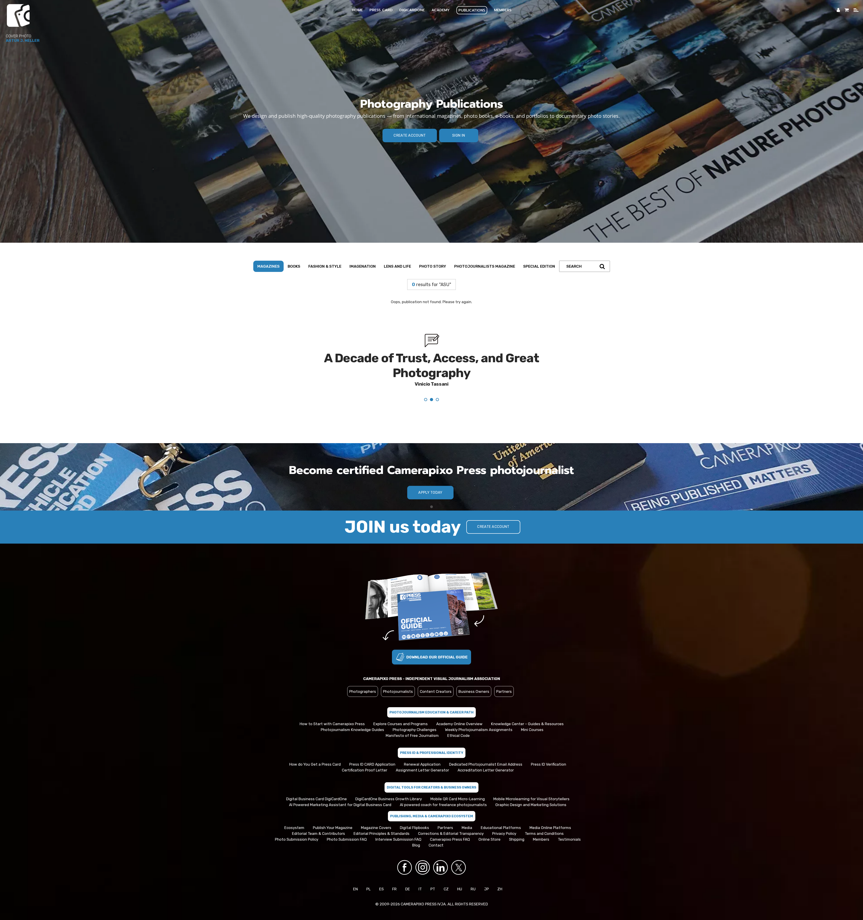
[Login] (838, 10)
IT (420, 874)
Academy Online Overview (459, 709)
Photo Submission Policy (296, 824)
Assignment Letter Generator (422, 755)
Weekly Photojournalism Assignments (478, 715)
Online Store (489, 824)
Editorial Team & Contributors (318, 818)
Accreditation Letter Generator (486, 755)
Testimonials (569, 824)
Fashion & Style (324, 266)
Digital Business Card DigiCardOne (316, 784)
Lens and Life (397, 266)
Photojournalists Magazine (484, 266)
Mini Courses (532, 715)
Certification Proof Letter (364, 755)
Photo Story (432, 266)
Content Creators (436, 676)
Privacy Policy (504, 818)
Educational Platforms (501, 813)
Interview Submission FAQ (398, 824)
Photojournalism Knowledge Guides (352, 715)
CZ (446, 874)
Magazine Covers (376, 813)
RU (473, 874)
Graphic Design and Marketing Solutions (530, 790)
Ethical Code (458, 720)
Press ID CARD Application (372, 749)
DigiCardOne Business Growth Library (388, 784)
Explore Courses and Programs (400, 709)
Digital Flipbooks (414, 813)
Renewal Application (422, 749)
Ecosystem (294, 813)
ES (381, 874)
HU (459, 874)
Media (467, 813)
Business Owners (473, 676)
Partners (504, 676)
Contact (436, 830)
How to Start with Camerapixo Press (332, 709)
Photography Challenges (414, 715)
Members (541, 824)
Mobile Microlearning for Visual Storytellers (531, 784)
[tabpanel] (431, 360)
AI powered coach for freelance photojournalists (443, 790)
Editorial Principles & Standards (381, 818)
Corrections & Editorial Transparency (451, 818)
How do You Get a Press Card (315, 749)
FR (394, 874)
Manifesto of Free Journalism (412, 720)
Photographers (362, 676)
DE (407, 874)
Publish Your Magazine (332, 813)
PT (432, 874)
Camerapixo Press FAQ (450, 824)
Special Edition (539, 266)
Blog (416, 830)
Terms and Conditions (544, 818)
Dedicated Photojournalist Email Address (485, 749)
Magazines (268, 266)
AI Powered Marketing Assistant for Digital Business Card (340, 790)
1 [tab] (431, 492)
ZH (499, 874)
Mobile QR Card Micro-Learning (457, 784)
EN (355, 874)
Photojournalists (398, 676)
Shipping (516, 824)
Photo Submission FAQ (347, 824)
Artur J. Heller (23, 40)
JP (486, 874)
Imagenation (362, 266)
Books (294, 266)
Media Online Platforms (550, 813)
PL (368, 874)
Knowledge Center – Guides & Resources (527, 709)
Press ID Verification (548, 749)
